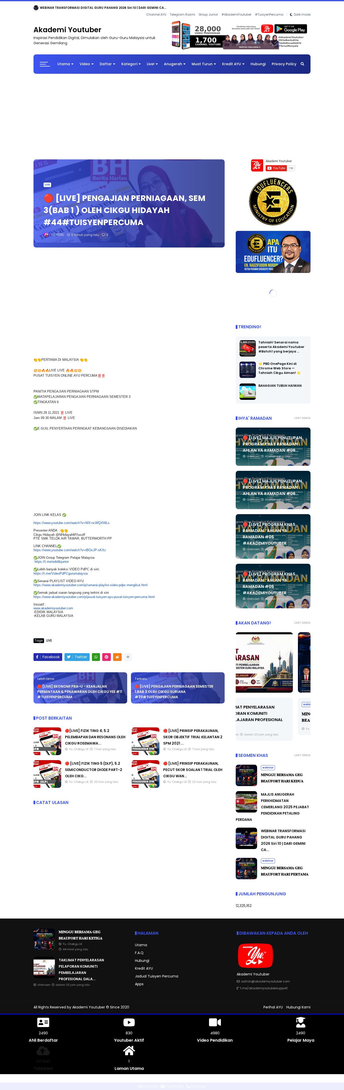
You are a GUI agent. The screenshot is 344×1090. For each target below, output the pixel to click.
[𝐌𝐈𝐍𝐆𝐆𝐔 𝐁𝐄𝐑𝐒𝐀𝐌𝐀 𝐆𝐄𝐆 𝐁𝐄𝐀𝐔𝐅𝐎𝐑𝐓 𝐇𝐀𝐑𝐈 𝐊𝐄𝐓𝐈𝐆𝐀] (53, 9)
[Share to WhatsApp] (96, 653)
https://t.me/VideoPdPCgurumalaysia (60, 570)
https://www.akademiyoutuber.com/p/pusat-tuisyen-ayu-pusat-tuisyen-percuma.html (94, 593)
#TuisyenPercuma (269, 8)
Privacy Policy (284, 60)
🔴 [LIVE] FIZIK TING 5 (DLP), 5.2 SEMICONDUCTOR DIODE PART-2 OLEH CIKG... (93, 766)
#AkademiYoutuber (236, 8)
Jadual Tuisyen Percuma (156, 972)
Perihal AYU (273, 1003)
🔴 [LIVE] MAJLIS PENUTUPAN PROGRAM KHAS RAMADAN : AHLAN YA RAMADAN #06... (272, 440)
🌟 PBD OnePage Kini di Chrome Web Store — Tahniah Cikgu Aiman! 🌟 (279, 364)
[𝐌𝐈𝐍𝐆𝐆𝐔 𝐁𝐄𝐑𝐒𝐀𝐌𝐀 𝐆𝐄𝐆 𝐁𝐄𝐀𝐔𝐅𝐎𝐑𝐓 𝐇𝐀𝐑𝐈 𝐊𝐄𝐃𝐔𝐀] (273, 658)
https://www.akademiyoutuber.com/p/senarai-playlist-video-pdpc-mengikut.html (90, 581)
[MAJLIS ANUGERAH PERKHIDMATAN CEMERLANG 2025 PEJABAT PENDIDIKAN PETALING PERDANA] (246, 807)
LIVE (47, 181)
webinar (41, 8)
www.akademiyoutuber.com (53, 604)
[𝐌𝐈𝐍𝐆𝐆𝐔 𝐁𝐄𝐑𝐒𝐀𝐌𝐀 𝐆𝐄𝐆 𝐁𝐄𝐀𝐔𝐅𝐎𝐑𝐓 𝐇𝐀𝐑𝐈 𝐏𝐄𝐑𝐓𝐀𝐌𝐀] (246, 874)
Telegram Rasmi (182, 8)
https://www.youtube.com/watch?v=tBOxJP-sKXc (69, 546)
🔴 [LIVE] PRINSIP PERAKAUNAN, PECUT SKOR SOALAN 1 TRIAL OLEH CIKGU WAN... (192, 766)
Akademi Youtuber (67, 26)
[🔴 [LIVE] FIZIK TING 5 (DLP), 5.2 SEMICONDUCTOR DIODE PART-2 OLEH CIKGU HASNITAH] (47, 782)
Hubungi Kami (298, 1003)
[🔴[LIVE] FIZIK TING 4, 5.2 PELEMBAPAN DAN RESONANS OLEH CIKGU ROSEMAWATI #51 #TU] (47, 749)
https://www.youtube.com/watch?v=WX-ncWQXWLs (71, 519)
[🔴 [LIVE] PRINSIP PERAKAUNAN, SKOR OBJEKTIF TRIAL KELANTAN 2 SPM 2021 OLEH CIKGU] (145, 749)
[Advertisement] (172, 110)
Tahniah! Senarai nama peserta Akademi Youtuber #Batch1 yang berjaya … (281, 342)
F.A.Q (139, 949)
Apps (139, 980)
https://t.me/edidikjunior (52, 558)
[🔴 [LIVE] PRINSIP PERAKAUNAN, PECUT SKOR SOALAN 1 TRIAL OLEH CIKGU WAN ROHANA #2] (145, 782)
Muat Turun (202, 60)
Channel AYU (156, 8)
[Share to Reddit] (117, 653)
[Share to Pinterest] (106, 653)
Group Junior (208, 8)
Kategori (129, 60)
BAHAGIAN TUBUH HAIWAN (280, 381)
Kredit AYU (231, 60)
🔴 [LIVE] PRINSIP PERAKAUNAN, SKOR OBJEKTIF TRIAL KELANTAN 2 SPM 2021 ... (192, 733)
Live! (150, 60)
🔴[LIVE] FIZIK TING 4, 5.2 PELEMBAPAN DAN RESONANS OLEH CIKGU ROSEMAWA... (95, 733)
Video (85, 60)
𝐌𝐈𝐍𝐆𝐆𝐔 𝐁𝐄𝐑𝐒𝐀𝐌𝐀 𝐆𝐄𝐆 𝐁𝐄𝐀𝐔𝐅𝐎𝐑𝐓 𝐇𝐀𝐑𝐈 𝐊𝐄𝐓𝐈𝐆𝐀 (95, 8)
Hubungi (258, 60)
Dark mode (302, 8)
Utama (63, 60)
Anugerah (173, 60)
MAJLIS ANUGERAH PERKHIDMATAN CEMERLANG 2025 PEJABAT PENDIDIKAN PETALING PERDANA (272, 803)
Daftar (106, 60)
